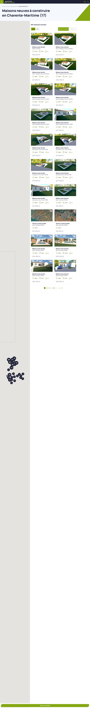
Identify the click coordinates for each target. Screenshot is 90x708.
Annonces (8, 6)
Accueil (3, 6)
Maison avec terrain (38, 47)
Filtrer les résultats (45, 705)
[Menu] (2, 2)
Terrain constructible (39, 224)
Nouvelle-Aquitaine (14, 6)
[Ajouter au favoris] (51, 35)
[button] (7, 376)
